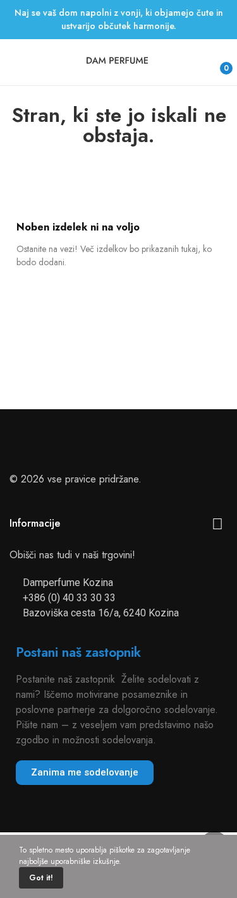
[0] (216, 62)
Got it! (41, 877)
